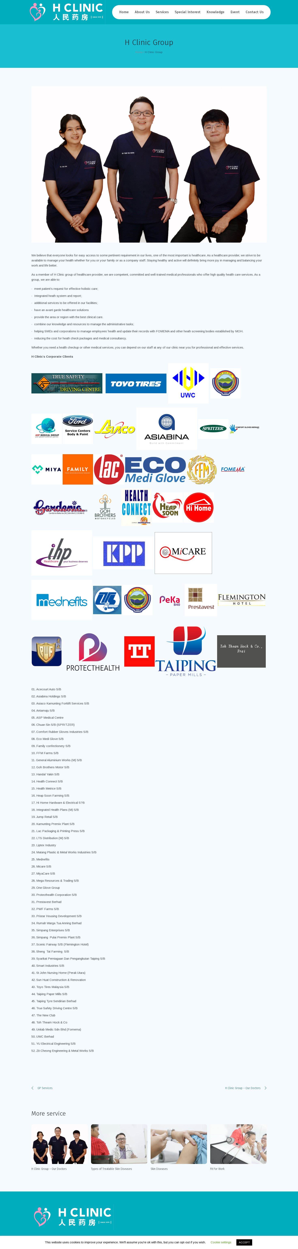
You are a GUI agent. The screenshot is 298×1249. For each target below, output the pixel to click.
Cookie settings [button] (221, 1242)
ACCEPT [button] (244, 1242)
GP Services (45, 1088)
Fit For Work (217, 1169)
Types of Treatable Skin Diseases (111, 1169)
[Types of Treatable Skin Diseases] (119, 1144)
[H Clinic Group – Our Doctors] (59, 1144)
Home (139, 52)
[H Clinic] (72, 1217)
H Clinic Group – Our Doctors (242, 1088)
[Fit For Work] (238, 1144)
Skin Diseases (159, 1169)
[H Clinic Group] (149, 164)
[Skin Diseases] (179, 1144)
